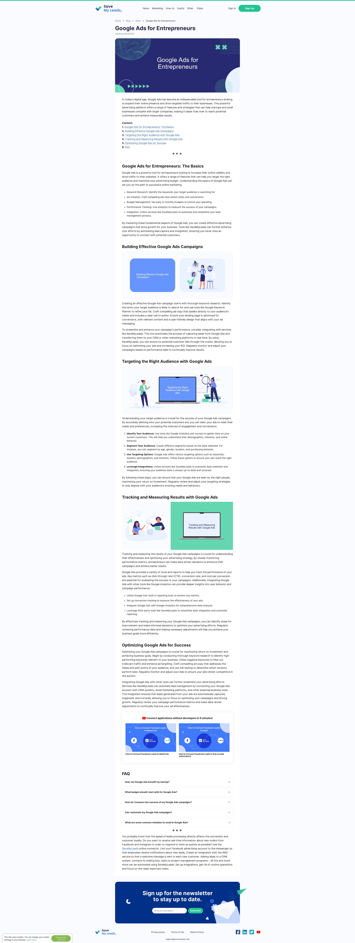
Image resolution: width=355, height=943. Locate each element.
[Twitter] (251, 932)
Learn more (31, 940)
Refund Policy (197, 932)
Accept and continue (61, 938)
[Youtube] (258, 932)
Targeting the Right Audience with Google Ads (152, 135)
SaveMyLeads (130, 848)
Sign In (232, 8)
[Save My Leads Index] (106, 932)
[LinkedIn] (245, 932)
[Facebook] (238, 932)
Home (118, 20)
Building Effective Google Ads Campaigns (149, 131)
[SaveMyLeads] (109, 8)
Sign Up (249, 8)
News (146, 8)
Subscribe (195, 910)
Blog (128, 20)
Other (190, 8)
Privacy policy (158, 932)
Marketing (157, 8)
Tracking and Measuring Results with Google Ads (153, 139)
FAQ (127, 147)
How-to (170, 8)
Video (200, 8)
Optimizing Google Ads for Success (145, 143)
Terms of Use (177, 932)
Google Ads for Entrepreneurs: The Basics (149, 127)
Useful (180, 8)
